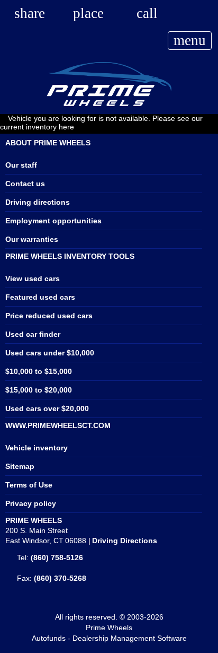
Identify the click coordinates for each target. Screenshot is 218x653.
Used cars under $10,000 (49, 353)
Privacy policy (30, 503)
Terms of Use (28, 485)
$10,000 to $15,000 (38, 371)
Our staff (21, 165)
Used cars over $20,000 (47, 408)
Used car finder (32, 334)
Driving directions (37, 202)
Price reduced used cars (49, 315)
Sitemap (19, 466)
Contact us (25, 183)
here (66, 127)
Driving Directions (124, 540)
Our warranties (31, 239)
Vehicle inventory (36, 447)
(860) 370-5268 (60, 578)
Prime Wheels (109, 627)
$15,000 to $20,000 (38, 390)
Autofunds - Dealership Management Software (109, 638)
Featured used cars (40, 297)
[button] (29, 12)
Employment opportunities (53, 220)
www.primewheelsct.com (58, 425)
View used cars (32, 278)
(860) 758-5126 (57, 557)
